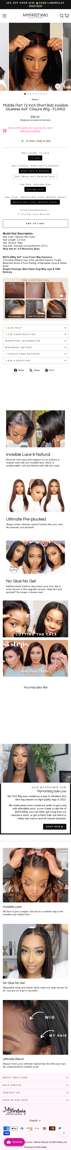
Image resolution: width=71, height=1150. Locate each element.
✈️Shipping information (23, 341)
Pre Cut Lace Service (36, 214)
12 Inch (35, 158)
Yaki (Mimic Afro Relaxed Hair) (35, 177)
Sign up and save (15, 1100)
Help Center (12, 1085)
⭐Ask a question (17, 361)
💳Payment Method (18, 347)
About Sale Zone (15, 1077)
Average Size (35, 189)
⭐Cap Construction (20, 334)
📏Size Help (13, 328)
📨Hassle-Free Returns (22, 354)
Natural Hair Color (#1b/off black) (35, 202)
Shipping (24, 120)
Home (35, 99)
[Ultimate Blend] (35, 1027)
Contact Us (11, 1093)
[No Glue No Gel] (35, 951)
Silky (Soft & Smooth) (35, 171)
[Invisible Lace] (35, 875)
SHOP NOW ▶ (54, 827)
